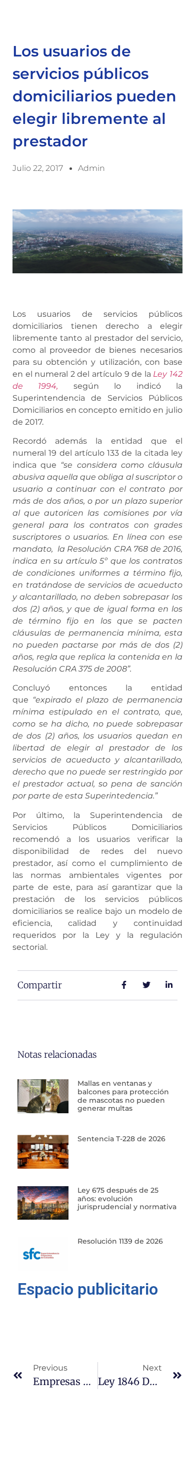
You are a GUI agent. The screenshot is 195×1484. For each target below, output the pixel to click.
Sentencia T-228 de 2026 (122, 1138)
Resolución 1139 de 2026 (120, 1241)
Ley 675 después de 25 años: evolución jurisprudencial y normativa (127, 1199)
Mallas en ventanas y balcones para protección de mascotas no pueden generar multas (123, 1096)
